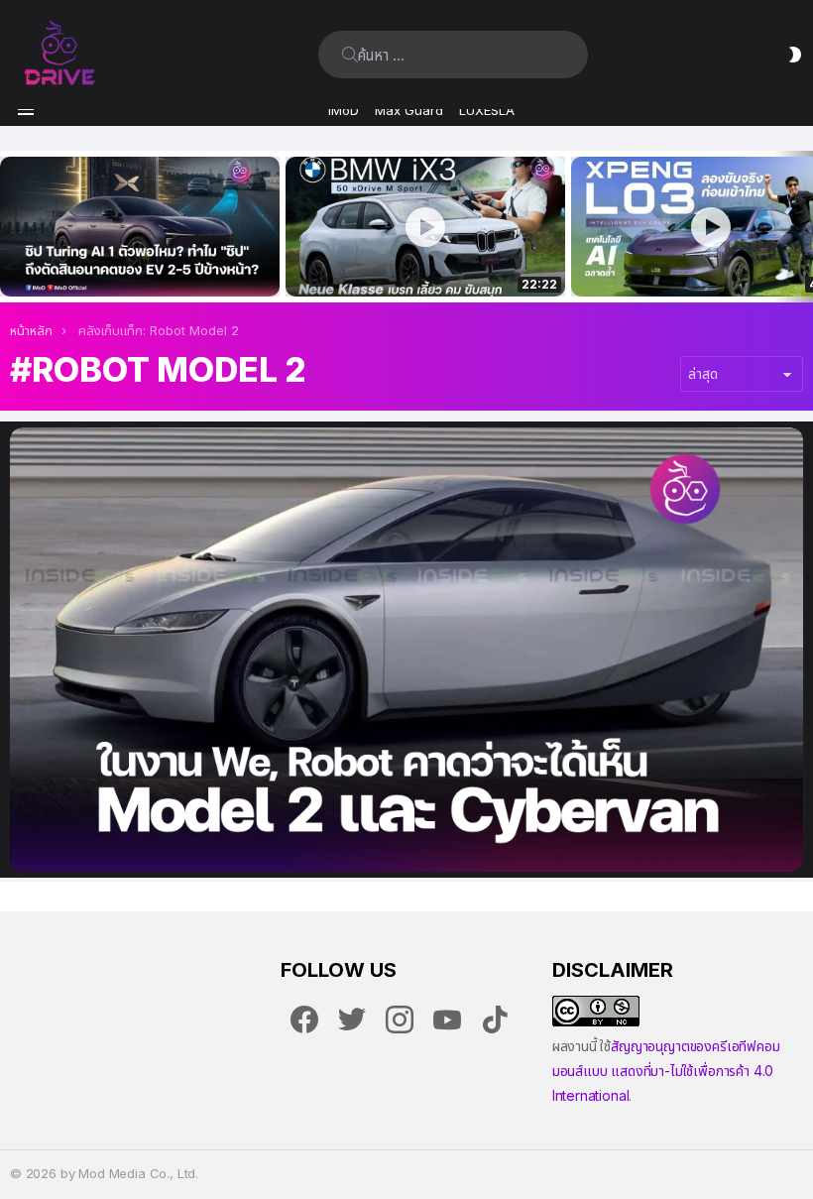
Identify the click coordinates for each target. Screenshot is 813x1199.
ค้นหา (350, 54)
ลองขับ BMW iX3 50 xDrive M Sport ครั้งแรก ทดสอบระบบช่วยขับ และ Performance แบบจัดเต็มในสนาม (412, 260)
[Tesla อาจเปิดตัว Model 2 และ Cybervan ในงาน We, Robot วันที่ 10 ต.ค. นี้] (406, 649)
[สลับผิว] (795, 54)
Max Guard (409, 110)
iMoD (343, 110)
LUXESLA (487, 110)
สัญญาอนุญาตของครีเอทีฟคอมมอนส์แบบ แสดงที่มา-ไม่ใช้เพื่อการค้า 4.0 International (666, 1070)
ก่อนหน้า (10, 226)
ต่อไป (803, 226)
